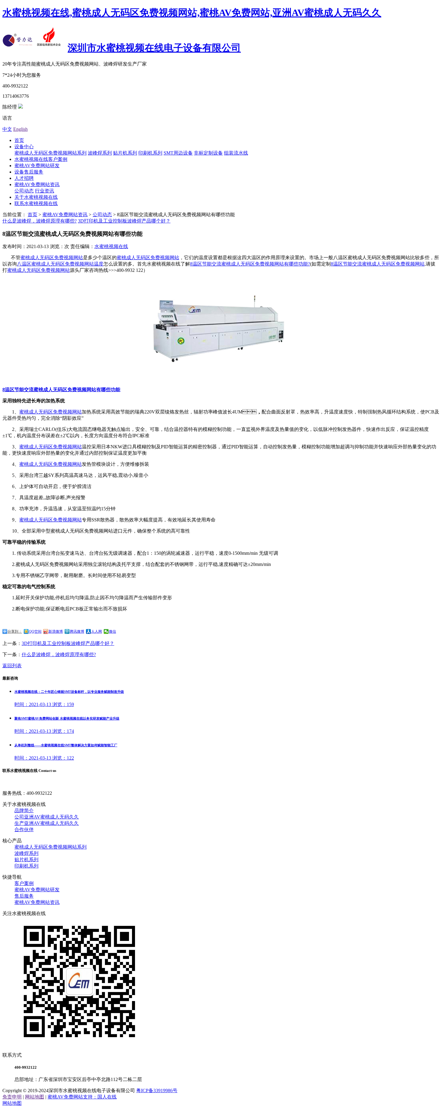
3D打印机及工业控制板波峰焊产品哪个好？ (124, 220)
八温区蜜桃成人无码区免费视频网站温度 (60, 263)
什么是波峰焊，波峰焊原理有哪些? (59, 654)
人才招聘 (24, 178)
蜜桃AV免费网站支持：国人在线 (82, 1096)
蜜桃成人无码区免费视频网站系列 (50, 152)
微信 (112, 631)
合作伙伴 (24, 829)
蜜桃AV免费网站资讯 (37, 184)
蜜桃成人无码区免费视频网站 (51, 257)
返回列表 (12, 665)
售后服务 (24, 896)
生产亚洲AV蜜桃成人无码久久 (46, 823)
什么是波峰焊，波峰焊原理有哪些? (39, 220)
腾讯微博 (77, 631)
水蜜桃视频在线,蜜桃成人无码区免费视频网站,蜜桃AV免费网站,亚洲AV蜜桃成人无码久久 (191, 12)
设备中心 (24, 146)
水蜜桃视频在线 (111, 246)
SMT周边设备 (178, 152)
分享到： (15, 631)
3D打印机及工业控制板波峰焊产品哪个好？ (68, 643)
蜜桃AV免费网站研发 (37, 165)
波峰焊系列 (100, 152)
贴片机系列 (125, 152)
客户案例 (24, 883)
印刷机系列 (150, 152)
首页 (19, 140)
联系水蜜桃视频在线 (36, 203)
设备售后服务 (28, 171)
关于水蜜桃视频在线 (36, 197)
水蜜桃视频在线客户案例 (40, 159)
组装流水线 (236, 152)
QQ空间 (35, 631)
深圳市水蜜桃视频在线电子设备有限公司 (154, 47)
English (20, 129)
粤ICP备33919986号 (156, 1090)
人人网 (96, 631)
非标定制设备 (208, 152)
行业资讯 (44, 190)
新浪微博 (55, 631)
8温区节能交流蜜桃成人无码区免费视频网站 (378, 263)
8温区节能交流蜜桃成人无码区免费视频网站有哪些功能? (250, 263)
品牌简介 (24, 810)
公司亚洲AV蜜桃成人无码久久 (46, 816)
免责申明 (12, 1096)
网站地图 (34, 1096)
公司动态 (24, 190)
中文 (7, 129)
